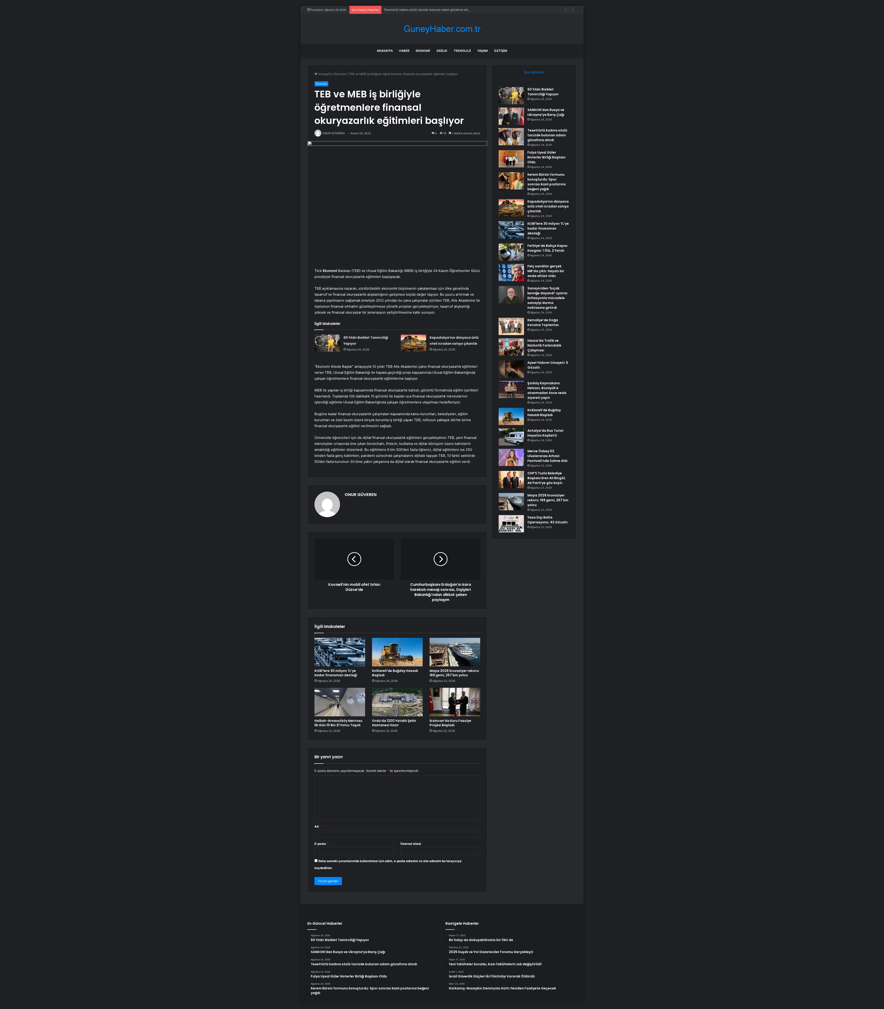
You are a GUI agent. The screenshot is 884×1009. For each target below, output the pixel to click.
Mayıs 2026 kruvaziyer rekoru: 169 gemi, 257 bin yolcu (455, 672)
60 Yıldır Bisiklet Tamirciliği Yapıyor (543, 91)
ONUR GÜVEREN (361, 494)
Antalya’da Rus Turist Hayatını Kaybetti (545, 433)
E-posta (321, 844)
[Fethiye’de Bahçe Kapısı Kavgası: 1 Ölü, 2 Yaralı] (511, 252)
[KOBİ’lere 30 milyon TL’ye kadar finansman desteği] (339, 652)
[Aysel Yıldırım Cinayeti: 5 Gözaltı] (511, 369)
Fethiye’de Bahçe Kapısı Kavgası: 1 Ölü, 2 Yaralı (547, 248)
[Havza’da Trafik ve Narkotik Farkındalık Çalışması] (511, 347)
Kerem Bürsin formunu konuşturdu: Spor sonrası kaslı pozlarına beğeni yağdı (546, 181)
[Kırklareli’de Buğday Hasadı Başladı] (397, 652)
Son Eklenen (534, 72)
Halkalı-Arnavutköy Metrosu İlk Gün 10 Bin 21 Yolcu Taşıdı (338, 722)
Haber (404, 50)
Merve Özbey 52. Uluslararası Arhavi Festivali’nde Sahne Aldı (547, 456)
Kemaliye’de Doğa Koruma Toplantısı (543, 322)
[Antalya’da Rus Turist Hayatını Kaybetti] (511, 437)
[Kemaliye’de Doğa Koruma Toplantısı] (511, 326)
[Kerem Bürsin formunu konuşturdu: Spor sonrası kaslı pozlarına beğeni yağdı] (511, 181)
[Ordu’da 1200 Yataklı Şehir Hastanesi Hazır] (397, 702)
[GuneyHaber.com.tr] (442, 29)
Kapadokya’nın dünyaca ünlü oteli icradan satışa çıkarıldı (548, 206)
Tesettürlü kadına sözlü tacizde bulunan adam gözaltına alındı (427, 10)
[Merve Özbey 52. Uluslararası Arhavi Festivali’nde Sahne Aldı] (511, 457)
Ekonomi (423, 50)
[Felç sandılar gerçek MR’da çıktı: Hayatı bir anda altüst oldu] (511, 272)
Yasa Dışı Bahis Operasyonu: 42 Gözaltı (547, 520)
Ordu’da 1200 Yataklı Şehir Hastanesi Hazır (394, 722)
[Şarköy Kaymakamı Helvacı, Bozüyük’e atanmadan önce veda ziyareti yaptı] (511, 389)
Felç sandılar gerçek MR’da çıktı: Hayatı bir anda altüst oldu (545, 271)
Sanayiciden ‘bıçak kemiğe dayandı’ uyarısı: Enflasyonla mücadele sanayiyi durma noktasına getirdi (547, 298)
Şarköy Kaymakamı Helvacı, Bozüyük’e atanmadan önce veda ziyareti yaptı (546, 390)
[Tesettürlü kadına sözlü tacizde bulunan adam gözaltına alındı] (511, 136)
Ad (317, 826)
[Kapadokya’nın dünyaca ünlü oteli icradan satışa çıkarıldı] (413, 343)
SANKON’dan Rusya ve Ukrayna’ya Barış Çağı (545, 112)
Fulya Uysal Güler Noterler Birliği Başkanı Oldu (546, 157)
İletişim (500, 50)
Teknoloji (462, 50)
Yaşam (482, 50)
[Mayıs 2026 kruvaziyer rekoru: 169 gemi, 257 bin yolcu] (455, 652)
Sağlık (441, 50)
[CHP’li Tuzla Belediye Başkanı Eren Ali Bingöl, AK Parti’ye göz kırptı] (511, 479)
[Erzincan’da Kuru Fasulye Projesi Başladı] (455, 702)
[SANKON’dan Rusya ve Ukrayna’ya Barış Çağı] (511, 116)
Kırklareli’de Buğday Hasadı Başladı (395, 672)
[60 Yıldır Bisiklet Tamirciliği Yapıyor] (327, 343)
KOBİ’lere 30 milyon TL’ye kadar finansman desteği (335, 672)
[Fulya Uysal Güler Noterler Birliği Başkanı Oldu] (511, 158)
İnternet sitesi (411, 844)
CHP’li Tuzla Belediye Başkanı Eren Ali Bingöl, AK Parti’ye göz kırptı (546, 478)
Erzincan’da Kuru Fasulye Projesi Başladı (450, 722)
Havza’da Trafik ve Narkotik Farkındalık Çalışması (544, 345)
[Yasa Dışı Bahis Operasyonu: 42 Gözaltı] (511, 523)
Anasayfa (385, 50)
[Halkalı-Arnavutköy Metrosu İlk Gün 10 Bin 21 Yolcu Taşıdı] (339, 702)
